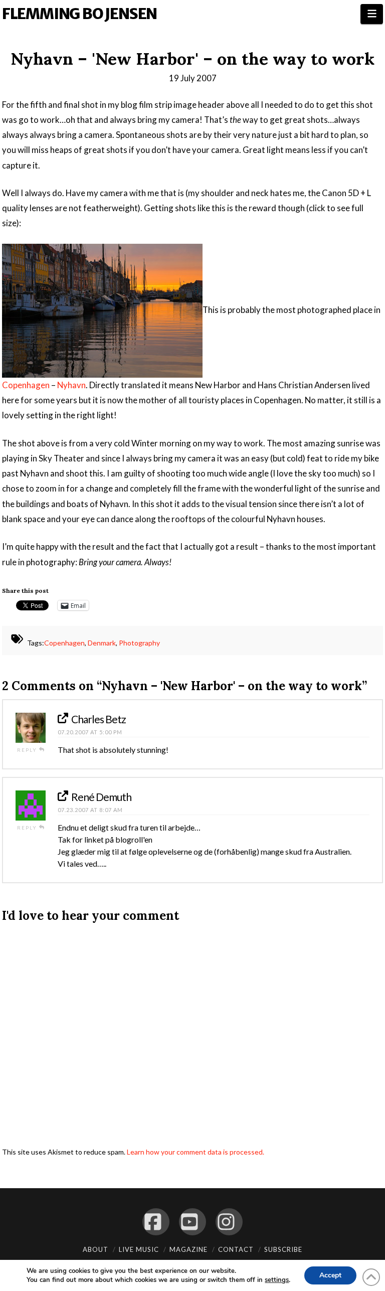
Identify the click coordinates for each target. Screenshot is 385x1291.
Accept (330, 1275)
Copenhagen (26, 385)
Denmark (102, 643)
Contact (236, 1249)
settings (277, 1279)
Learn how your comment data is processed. (195, 1152)
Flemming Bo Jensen (79, 13)
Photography (139, 643)
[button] (371, 14)
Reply (28, 750)
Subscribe (283, 1249)
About (95, 1249)
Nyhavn (71, 385)
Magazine (188, 1249)
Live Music (139, 1249)
